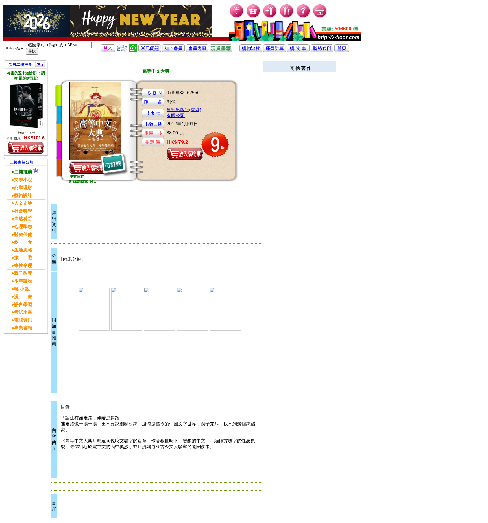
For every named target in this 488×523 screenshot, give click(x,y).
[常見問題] (303, 17)
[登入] (108, 50)
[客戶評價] (122, 50)
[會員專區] (197, 50)
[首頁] (320, 17)
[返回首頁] (341, 50)
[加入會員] (270, 17)
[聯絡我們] (322, 50)
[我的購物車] (253, 17)
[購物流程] (250, 50)
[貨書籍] (221, 50)
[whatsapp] (133, 50)
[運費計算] (274, 50)
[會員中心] (287, 17)
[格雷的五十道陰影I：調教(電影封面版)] (26, 105)
